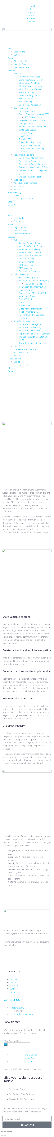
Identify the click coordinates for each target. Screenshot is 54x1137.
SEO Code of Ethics (33, 117)
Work (10, 48)
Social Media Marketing (24, 154)
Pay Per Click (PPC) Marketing (31, 148)
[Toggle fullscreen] (5, 1131)
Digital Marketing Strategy (30, 142)
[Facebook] (14, 954)
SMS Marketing (25, 101)
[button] (27, 210)
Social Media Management (31, 158)
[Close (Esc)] (10, 1131)
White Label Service (27, 130)
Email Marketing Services (30, 111)
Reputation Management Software (34, 167)
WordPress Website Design (31, 80)
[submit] (5, 1044)
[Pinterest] (7, 962)
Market (17, 195)
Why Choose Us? (21, 61)
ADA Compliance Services (30, 86)
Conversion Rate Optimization (32, 120)
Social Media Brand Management (34, 164)
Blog (10, 201)
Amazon (17, 189)
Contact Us (12, 1000)
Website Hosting (26, 92)
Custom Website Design (29, 76)
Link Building (24, 151)
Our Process (19, 54)
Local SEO (23, 136)
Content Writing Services (30, 95)
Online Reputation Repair (30, 176)
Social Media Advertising (30, 105)
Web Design (19, 73)
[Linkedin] (44, 954)
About (10, 58)
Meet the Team (20, 64)
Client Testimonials (22, 67)
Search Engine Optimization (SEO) (34, 114)
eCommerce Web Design (30, 83)
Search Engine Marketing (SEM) (32, 126)
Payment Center (26, 198)
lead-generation (26, 123)
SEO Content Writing (28, 98)
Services (11, 70)
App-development (22, 186)
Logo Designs (19, 179)
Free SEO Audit (25, 133)
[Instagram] (29, 954)
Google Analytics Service (29, 145)
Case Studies (19, 51)
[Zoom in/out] (2, 1131)
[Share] (8, 1131)
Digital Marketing (21, 108)
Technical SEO (25, 139)
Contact (11, 204)
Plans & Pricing (14, 192)
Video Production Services (30, 89)
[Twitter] (7, 954)
